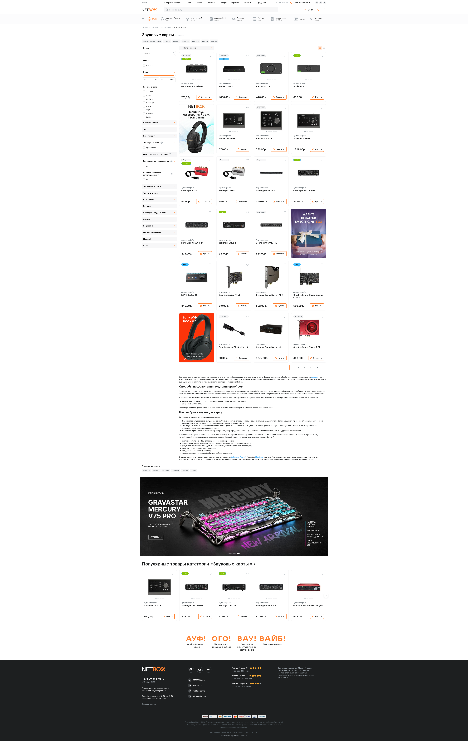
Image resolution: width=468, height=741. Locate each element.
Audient (205, 41)
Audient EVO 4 (263, 86)
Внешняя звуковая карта (152, 41)
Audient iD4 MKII (264, 138)
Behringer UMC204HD (192, 243)
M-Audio (176, 41)
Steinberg (195, 41)
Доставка (211, 3)
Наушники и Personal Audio (161, 27)
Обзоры (223, 3)
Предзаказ (261, 3)
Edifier (148, 117)
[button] (230, 131)
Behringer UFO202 (228, 190)
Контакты (248, 3)
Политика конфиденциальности (234, 735)
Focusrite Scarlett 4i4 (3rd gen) (308, 605)
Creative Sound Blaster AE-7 (269, 295)
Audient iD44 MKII (301, 138)
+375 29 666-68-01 (302, 3)
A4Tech (149, 92)
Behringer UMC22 (227, 243)
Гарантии (235, 3)
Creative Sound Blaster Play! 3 (233, 347)
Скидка (149, 65)
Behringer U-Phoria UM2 (193, 86)
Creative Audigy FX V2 (229, 295)
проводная (151, 147)
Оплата (199, 3)
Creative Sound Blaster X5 (269, 347)
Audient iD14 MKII (227, 138)
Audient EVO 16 (226, 86)
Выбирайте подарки (172, 3)
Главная (145, 27)
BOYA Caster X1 (189, 295)
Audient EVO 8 (300, 86)
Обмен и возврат (149, 704)
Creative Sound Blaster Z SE (306, 347)
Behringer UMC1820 (265, 190)
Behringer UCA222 (190, 190)
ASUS (148, 95)
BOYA (148, 106)
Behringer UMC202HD (304, 190)
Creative (214, 41)
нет (147, 166)
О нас (188, 3)
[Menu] (143, 19)
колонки (314, 377)
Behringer (185, 41)
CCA (148, 110)
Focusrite (167, 41)
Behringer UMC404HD (266, 243)
